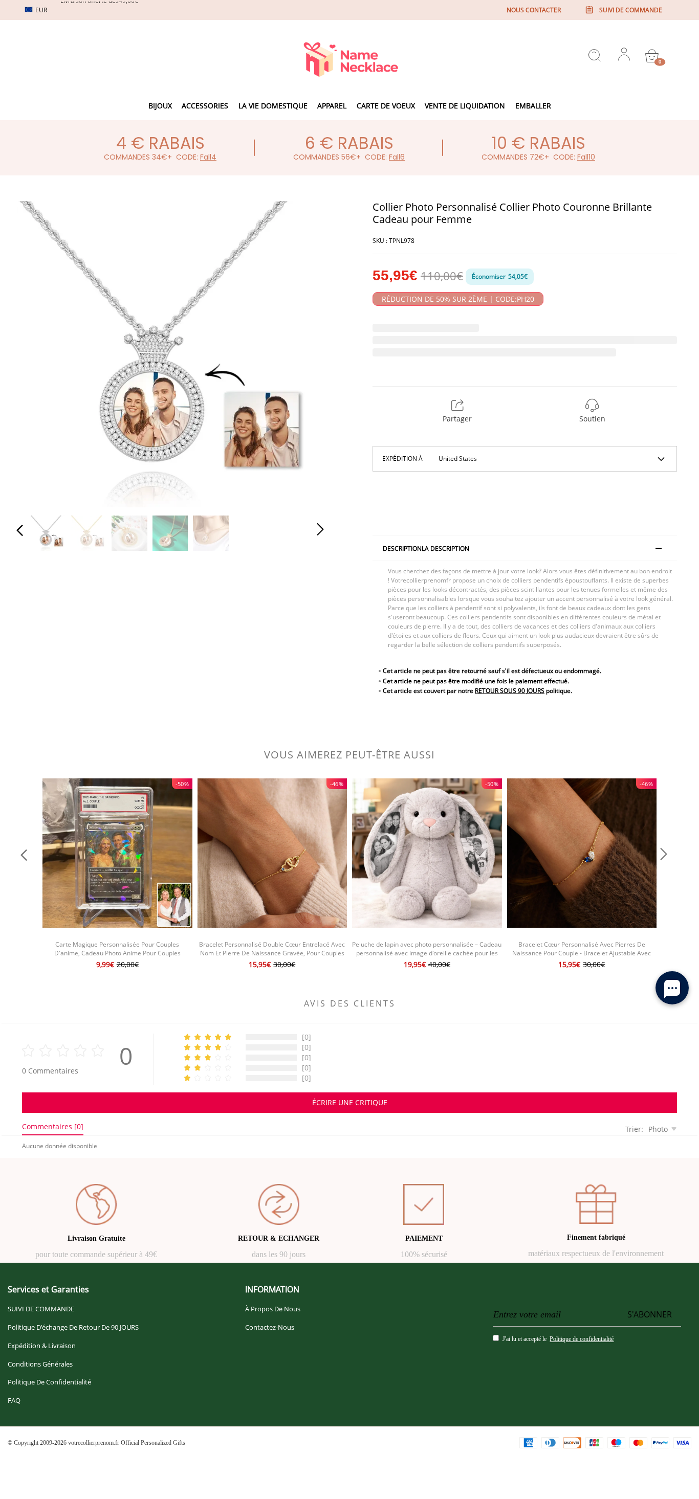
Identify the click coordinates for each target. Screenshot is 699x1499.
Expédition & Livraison (42, 1345)
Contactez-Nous (269, 1327)
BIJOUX (160, 105)
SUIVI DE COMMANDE (41, 1308)
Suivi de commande (630, 10)
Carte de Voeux (386, 105)
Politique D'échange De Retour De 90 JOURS (73, 1327)
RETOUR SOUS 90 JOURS (509, 690)
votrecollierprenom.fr (93, 1442)
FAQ (14, 1400)
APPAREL (331, 105)
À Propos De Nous (272, 1308)
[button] (40, 352)
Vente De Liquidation (465, 105)
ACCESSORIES (205, 105)
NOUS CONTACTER (534, 10)
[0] (652, 55)
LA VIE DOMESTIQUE (273, 105)
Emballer (533, 105)
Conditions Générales (40, 1364)
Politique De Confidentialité (49, 1381)
